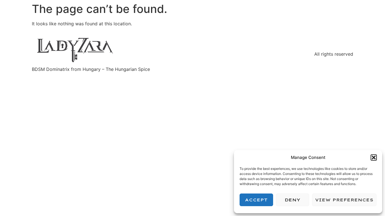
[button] (374, 157)
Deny (292, 199)
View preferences (344, 199)
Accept (256, 199)
